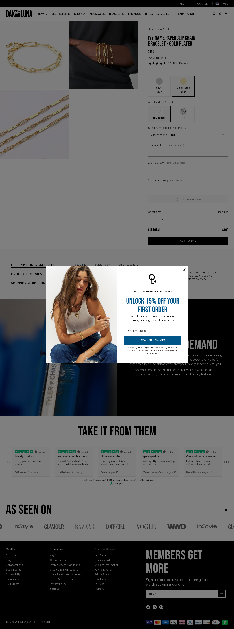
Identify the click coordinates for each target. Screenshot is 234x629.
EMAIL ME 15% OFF (152, 340)
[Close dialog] (184, 270)
